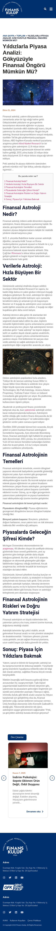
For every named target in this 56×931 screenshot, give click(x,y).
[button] (45, 9)
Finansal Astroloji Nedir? (15, 181)
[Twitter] (10, 877)
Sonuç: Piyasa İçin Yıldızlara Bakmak (21, 199)
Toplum (20, 36)
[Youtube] (22, 877)
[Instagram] (4, 877)
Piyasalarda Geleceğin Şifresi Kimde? (21, 190)
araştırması (8, 548)
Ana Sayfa (8, 36)
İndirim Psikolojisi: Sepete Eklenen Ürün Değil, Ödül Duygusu (26, 781)
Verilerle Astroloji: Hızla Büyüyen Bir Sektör (24, 184)
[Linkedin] (16, 877)
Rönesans (16, 253)
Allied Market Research (29, 143)
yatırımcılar (30, 410)
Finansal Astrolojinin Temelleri (18, 187)
